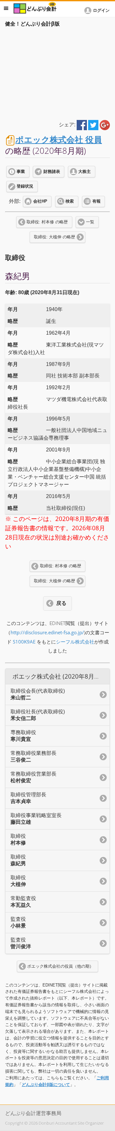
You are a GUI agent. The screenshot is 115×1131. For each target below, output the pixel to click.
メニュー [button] (6, 8)
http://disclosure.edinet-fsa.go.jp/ (47, 632)
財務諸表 (51, 171)
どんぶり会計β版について (46, 1084)
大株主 (84, 171)
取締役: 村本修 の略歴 (47, 222)
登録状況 (25, 186)
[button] (98, 10)
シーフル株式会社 (75, 641)
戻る (61, 603)
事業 (21, 171)
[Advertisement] (57, 72)
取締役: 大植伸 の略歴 (54, 237)
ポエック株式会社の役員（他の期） (60, 966)
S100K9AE (24, 641)
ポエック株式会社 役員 (58, 139)
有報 (96, 201)
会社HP (40, 201)
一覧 (90, 222)
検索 (69, 201)
